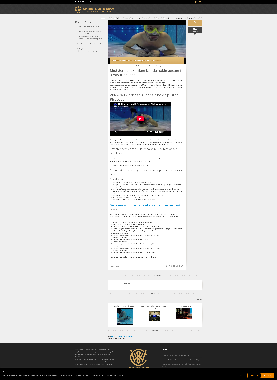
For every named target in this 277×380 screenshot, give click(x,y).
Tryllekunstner (129, 336)
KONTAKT (178, 18)
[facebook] (196, 2)
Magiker (120, 336)
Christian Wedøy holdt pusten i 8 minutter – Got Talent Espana (182, 360)
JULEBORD (128, 18)
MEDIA (156, 18)
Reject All (254, 375)
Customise (241, 375)
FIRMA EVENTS (115, 18)
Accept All (267, 375)
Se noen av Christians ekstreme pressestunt (145, 205)
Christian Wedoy (122, 66)
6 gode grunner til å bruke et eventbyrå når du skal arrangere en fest (90, 39)
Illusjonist (114, 336)
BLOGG (167, 18)
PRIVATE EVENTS (142, 18)
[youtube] (200, 2)
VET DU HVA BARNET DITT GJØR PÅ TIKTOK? (175, 355)
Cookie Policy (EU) (192, 18)
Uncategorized (146, 66)
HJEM (103, 18)
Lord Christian (135, 66)
